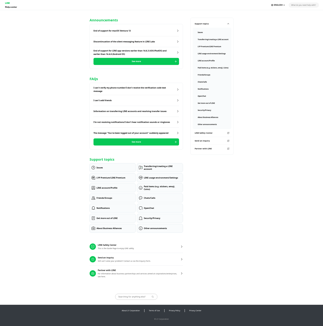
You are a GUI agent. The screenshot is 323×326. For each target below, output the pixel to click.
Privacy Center (195, 310)
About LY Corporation (131, 310)
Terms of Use (154, 310)
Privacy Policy (174, 310)
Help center (11, 7)
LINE (7, 3)
